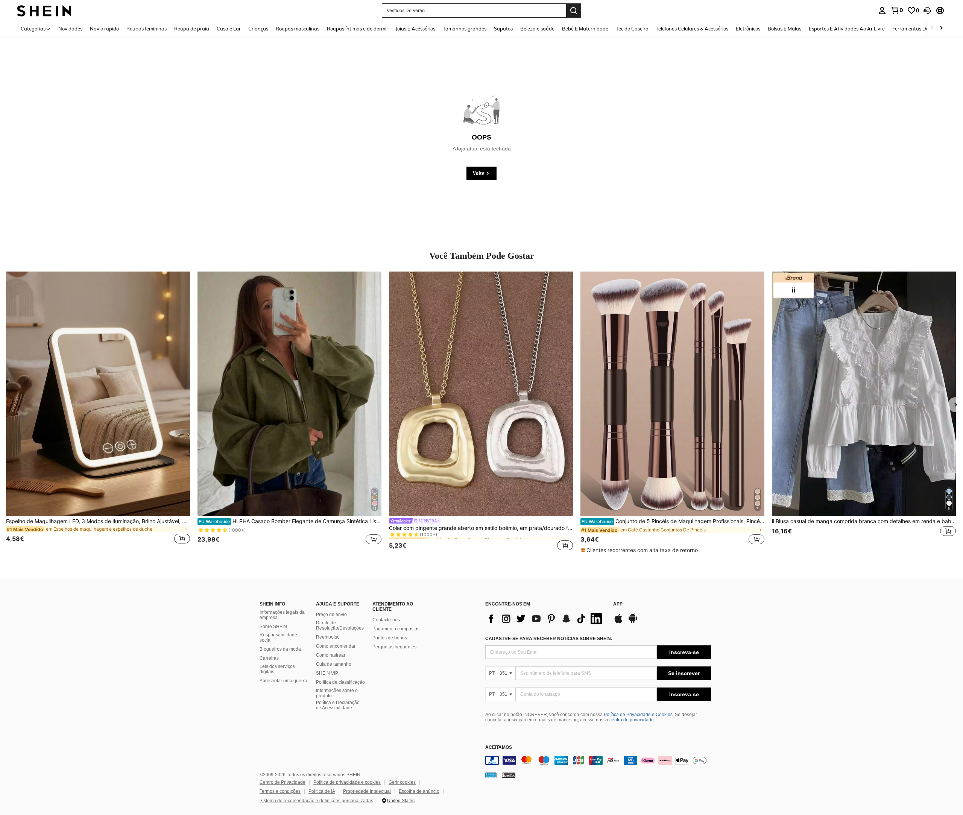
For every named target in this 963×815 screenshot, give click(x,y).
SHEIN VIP (327, 673)
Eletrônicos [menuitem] (748, 29)
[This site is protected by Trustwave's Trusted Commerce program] (491, 775)
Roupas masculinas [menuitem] (297, 29)
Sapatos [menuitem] (503, 29)
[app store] (618, 622)
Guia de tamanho (333, 664)
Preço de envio (331, 614)
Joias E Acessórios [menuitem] (415, 29)
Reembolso (328, 637)
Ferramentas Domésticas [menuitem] (920, 29)
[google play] (632, 622)
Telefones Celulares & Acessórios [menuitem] (692, 29)
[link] (896, 10)
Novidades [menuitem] (70, 29)
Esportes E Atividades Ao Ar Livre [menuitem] (847, 29)
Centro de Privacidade (282, 782)
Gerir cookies (402, 782)
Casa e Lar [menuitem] (229, 29)
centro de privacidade (631, 719)
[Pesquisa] (573, 10)
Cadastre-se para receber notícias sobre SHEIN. (548, 638)
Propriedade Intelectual (367, 791)
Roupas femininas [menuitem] (146, 29)
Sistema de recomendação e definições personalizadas (316, 800)
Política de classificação (340, 682)
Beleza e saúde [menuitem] (537, 29)
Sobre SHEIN (273, 626)
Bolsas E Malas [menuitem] (784, 29)
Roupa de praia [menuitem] (191, 29)
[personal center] (882, 10)
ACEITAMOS (498, 747)
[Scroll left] (932, 28)
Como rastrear (330, 655)
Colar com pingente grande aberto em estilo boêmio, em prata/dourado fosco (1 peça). (481, 528)
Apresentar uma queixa (283, 680)
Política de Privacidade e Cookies (638, 714)
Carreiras (269, 658)
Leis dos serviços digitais (277, 669)
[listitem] (98, 412)
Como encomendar (335, 646)
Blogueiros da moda (280, 649)
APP (618, 604)
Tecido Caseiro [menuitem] (632, 29)
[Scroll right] (941, 28)
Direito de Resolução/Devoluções (340, 625)
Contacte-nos (386, 619)
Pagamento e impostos (395, 628)
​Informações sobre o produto (337, 693)
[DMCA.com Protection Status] (508, 775)
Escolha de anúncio (419, 791)
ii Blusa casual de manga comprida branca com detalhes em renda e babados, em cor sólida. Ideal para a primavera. (864, 521)
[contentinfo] (598, 760)
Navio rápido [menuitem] (104, 29)
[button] (927, 10)
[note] (640, 550)
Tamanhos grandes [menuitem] (464, 29)
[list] (545, 618)
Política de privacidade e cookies (347, 782)
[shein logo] (44, 10)
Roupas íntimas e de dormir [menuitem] (357, 29)
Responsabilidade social (278, 637)
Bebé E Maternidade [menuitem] (585, 29)
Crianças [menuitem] (258, 29)
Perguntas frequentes (394, 647)
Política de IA (321, 791)
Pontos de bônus (389, 637)
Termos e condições (280, 791)
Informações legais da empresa (282, 615)
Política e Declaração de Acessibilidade (338, 705)
